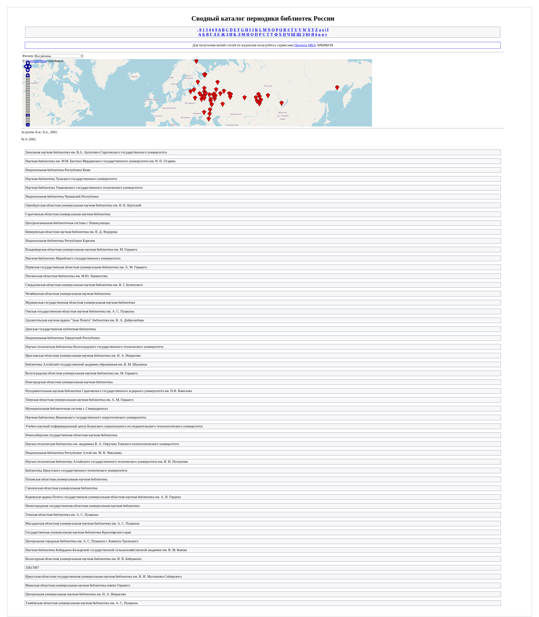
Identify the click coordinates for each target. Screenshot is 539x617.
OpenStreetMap (36, 61)
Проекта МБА (305, 45)
